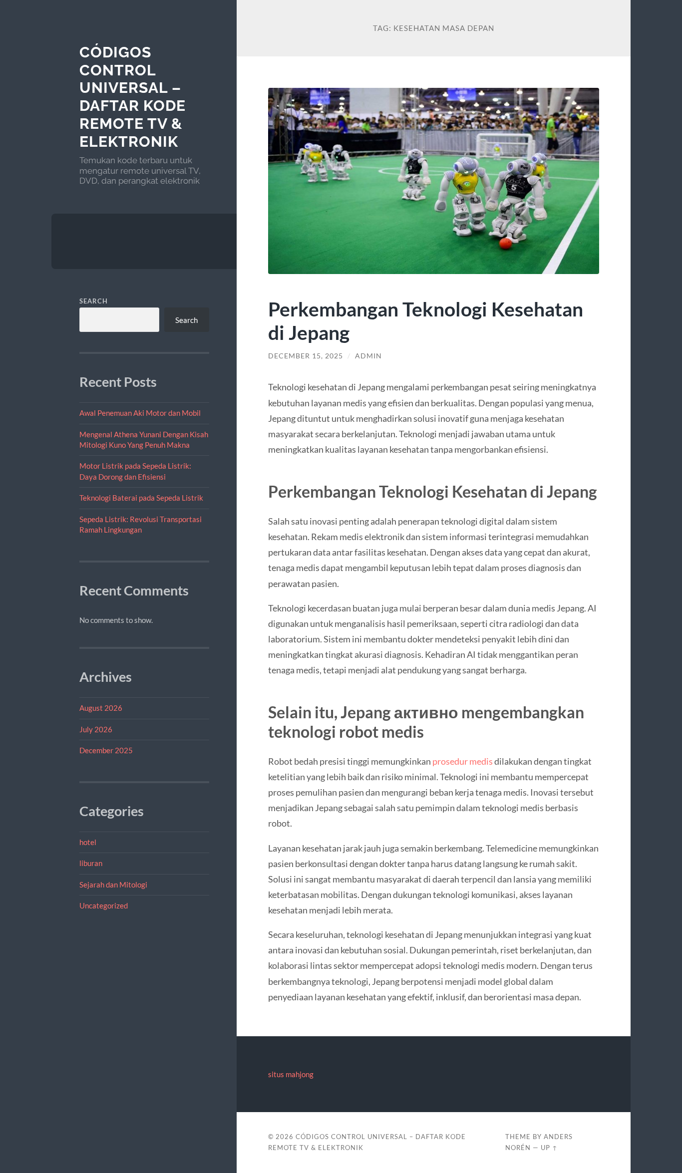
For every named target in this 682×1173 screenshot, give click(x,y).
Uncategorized (103, 905)
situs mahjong (291, 1074)
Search (93, 301)
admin (368, 356)
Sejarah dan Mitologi (113, 884)
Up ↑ (549, 1148)
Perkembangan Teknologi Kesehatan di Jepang (425, 320)
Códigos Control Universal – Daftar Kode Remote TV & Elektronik (132, 96)
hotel (87, 842)
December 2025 (106, 750)
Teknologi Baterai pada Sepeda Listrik (141, 497)
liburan (90, 863)
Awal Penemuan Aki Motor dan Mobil (140, 412)
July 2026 (95, 729)
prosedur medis (462, 761)
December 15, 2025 (305, 356)
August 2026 (100, 707)
